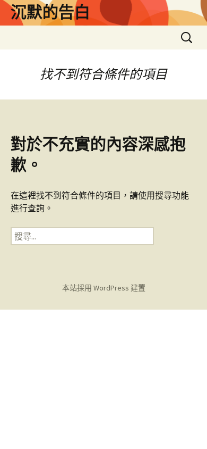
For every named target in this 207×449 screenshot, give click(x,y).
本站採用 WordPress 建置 (103, 288)
